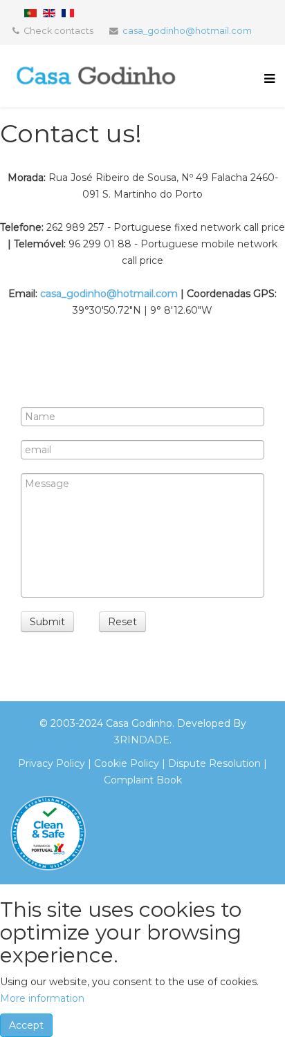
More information (42, 998)
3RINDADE (141, 740)
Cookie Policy (126, 763)
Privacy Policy (51, 763)
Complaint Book (143, 780)
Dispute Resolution (213, 763)
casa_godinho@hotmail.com (187, 31)
